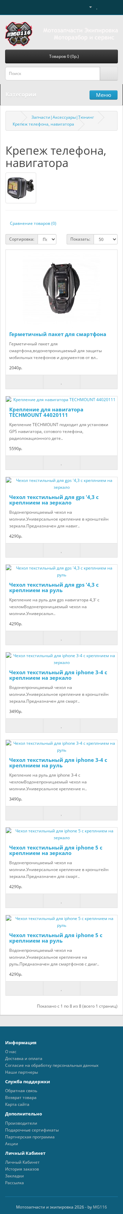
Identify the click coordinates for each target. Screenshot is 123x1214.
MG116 (100, 1207)
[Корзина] (104, 7)
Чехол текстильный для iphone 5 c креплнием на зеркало (55, 850)
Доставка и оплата (23, 1058)
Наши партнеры (21, 1072)
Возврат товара (21, 1097)
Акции (11, 1144)
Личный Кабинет (22, 1162)
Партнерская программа (30, 1137)
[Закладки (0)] (97, 7)
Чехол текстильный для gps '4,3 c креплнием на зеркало (54, 500)
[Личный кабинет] (88, 7)
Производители (21, 1123)
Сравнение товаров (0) (33, 223)
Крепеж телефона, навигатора (43, 124)
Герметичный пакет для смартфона (57, 334)
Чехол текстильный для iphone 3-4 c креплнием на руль (58, 762)
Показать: (80, 239)
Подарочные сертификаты (32, 1130)
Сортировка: (21, 239)
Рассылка (14, 1183)
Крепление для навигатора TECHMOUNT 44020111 (46, 412)
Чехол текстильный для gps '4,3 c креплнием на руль (54, 587)
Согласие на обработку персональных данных (51, 1065)
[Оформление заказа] (112, 7)
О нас (10, 1052)
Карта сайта (17, 1104)
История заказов (22, 1169)
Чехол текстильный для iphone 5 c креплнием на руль (55, 938)
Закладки (14, 1176)
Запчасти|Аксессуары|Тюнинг (62, 117)
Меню (103, 94)
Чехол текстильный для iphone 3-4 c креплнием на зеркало (58, 675)
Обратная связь (21, 1091)
